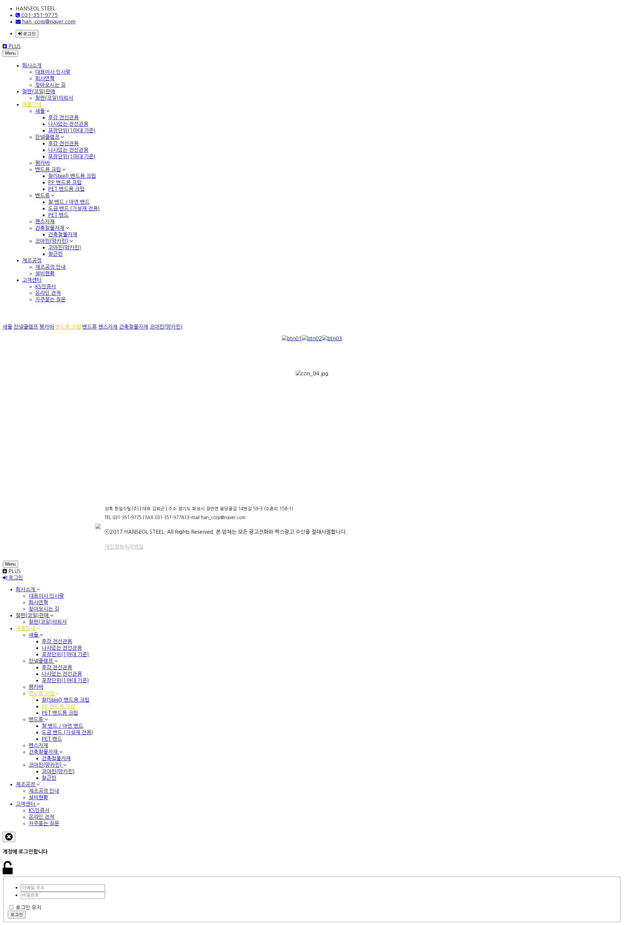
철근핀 (55, 253)
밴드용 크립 (48, 169)
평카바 (42, 162)
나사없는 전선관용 (68, 123)
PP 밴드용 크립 (65, 182)
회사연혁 (45, 78)
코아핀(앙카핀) (51, 240)
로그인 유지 (28, 907)
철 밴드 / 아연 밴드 (69, 201)
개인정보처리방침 (124, 546)
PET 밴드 (58, 214)
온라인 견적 (48, 292)
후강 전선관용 (63, 117)
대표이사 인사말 (53, 71)
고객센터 (32, 279)
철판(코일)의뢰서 (54, 97)
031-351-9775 (39, 15)
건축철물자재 (49, 227)
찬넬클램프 (47, 136)
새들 (40, 110)
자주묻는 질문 (50, 299)
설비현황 (45, 273)
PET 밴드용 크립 (66, 188)
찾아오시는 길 (50, 84)
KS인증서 (45, 286)
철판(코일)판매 (38, 91)
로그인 (29, 33)
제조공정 (32, 260)
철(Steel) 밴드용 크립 (72, 175)
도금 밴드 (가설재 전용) (74, 208)
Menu (10, 53)
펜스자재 (45, 221)
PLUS (14, 46)
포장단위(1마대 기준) (72, 130)
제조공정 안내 (50, 266)
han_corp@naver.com (48, 21)
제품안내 (32, 104)
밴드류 (42, 195)
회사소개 (32, 65)
